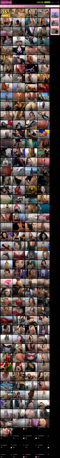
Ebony (19, 6)
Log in (58, 2)
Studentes (5, 6)
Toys (23, 6)
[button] (53, 2)
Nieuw (10, 6)
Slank (13, 6)
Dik (16, 6)
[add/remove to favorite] (26, 9)
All (1, 6)
